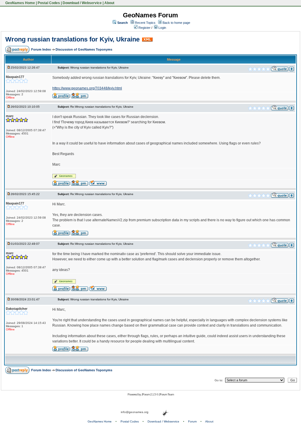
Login (162, 27)
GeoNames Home (19, 3)
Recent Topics (145, 22)
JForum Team (166, 394)
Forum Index (41, 49)
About (109, 3)
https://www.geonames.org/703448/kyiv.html (87, 88)
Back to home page (176, 22)
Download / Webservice (82, 3)
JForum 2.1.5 (148, 394)
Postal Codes (49, 3)
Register (144, 27)
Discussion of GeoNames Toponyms (84, 49)
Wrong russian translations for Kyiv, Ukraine (72, 39)
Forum (192, 421)
